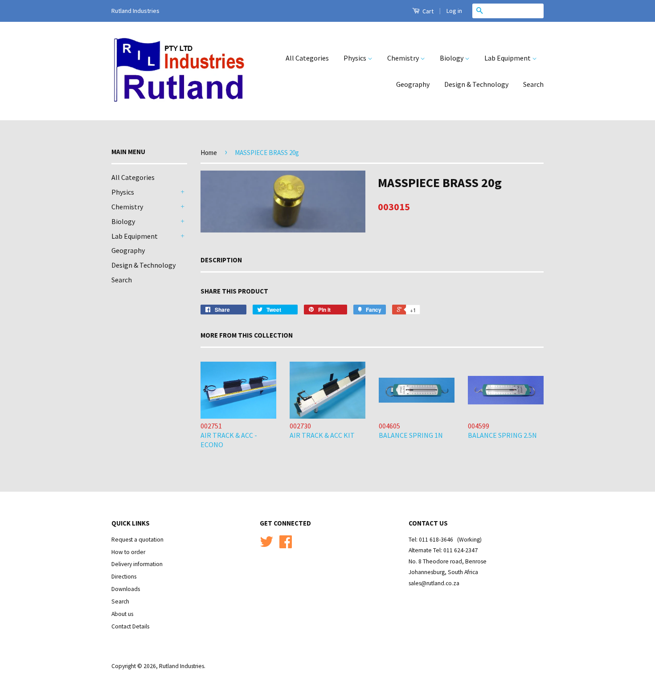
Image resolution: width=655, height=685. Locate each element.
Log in (454, 11)
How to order (128, 552)
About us (122, 614)
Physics (356, 57)
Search (533, 84)
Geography (413, 84)
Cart (427, 11)
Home (209, 152)
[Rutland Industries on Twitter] (266, 545)
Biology (452, 57)
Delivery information (137, 564)
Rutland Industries (181, 666)
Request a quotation (137, 539)
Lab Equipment (508, 57)
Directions (123, 576)
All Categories (307, 57)
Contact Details (130, 626)
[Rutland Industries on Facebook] (285, 545)
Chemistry (403, 57)
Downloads (125, 589)
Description (221, 260)
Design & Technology (476, 84)
